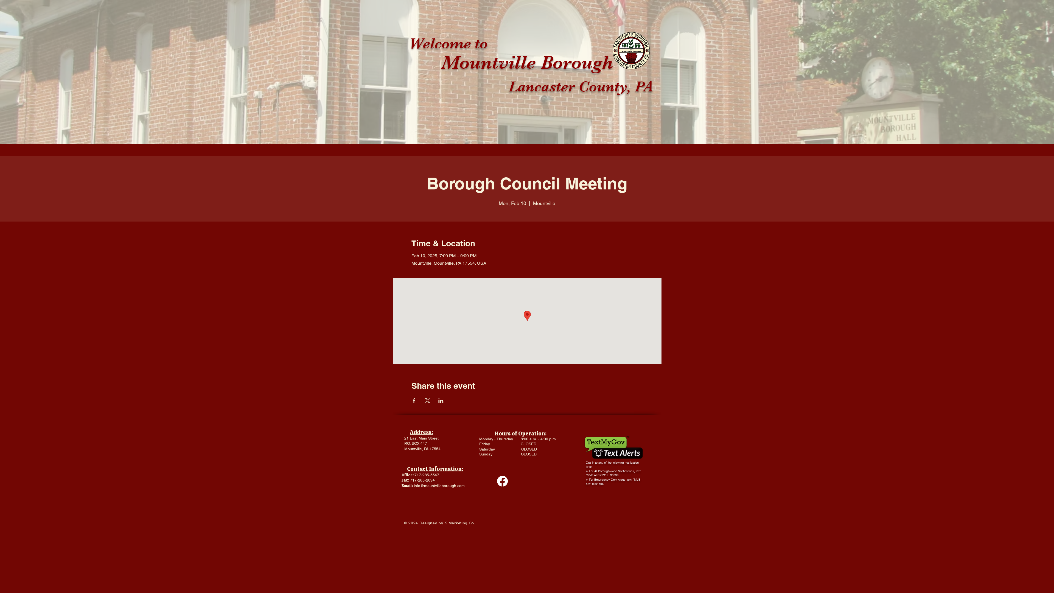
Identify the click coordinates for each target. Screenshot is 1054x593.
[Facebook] (502, 481)
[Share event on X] (427, 400)
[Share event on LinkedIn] (441, 400)
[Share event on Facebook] (414, 400)
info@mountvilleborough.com (439, 485)
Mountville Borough (527, 62)
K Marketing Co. (459, 523)
